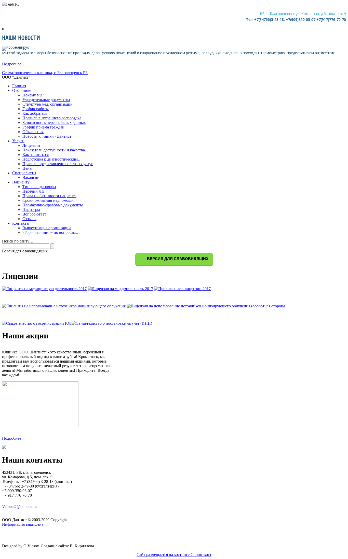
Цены (27, 168)
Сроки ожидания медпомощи (48, 200)
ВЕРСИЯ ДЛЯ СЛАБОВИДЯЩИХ (177, 258)
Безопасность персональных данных (54, 122)
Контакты (20, 223)
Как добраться (34, 113)
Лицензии (31, 145)
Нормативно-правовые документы (52, 205)
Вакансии (30, 177)
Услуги (18, 141)
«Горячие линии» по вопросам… (51, 232)
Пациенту (21, 182)
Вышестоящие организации (46, 228)
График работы (35, 109)
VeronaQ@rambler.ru (19, 506)
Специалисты (24, 173)
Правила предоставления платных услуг (57, 164)
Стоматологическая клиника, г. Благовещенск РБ (45, 72)
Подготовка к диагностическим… (52, 159)
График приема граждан (43, 127)
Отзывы (29, 219)
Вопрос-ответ (34, 214)
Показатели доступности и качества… (55, 150)
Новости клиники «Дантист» (47, 136)
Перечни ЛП (33, 191)
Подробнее (11, 438)
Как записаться (35, 154)
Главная (19, 86)
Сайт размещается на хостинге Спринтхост (174, 554)
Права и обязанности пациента (49, 196)
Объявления (33, 132)
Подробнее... (13, 64)
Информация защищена (22, 524)
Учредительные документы (46, 99)
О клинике (21, 90)
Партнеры (31, 209)
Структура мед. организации (47, 104)
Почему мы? (33, 95)
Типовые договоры (39, 186)
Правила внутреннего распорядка (51, 118)
